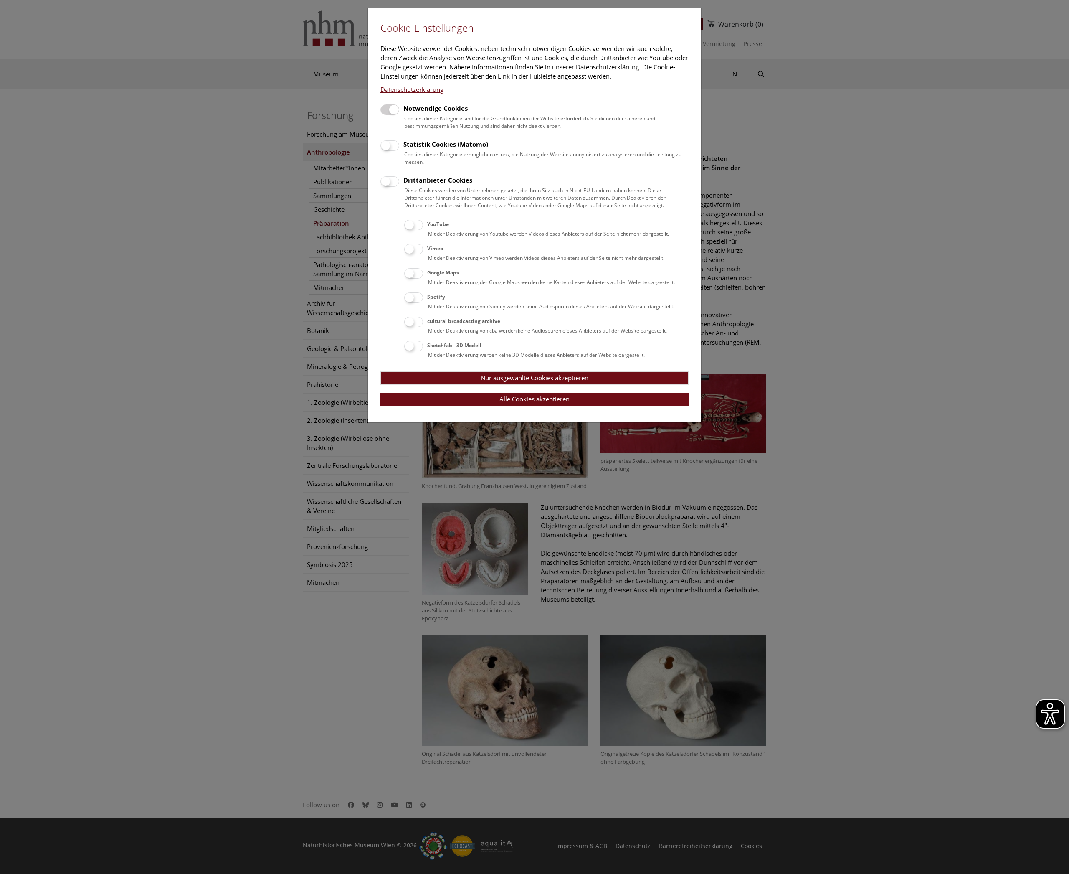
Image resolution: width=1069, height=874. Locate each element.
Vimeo (435, 248)
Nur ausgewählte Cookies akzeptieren (534, 377)
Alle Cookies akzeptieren (534, 399)
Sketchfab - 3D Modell (454, 345)
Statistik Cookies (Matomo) (445, 144)
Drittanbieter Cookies (437, 180)
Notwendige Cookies (435, 108)
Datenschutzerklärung (411, 89)
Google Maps (443, 272)
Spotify (436, 296)
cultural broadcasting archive (463, 321)
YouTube (438, 224)
